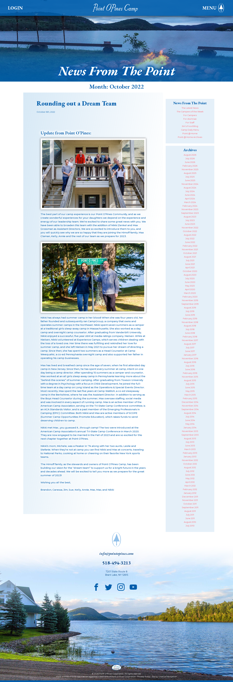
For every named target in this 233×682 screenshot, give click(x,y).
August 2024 (190, 188)
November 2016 (190, 358)
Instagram (121, 586)
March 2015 (190, 395)
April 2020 (190, 289)
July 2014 (190, 416)
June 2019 (190, 315)
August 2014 (190, 413)
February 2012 (190, 489)
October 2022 (190, 231)
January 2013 (190, 456)
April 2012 (190, 482)
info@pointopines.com (116, 553)
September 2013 (190, 435)
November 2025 (190, 169)
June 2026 (190, 162)
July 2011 (190, 515)
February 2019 (190, 318)
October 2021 (190, 253)
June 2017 (190, 351)
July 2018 (190, 329)
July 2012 (190, 471)
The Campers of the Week (190, 111)
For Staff (190, 122)
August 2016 (190, 362)
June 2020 (190, 282)
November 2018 (190, 322)
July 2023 (190, 220)
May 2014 (189, 424)
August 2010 (190, 522)
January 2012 (190, 493)
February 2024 (190, 206)
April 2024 (190, 198)
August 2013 (190, 438)
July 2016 (190, 366)
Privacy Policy (143, 676)
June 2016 (190, 369)
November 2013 (190, 431)
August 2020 (190, 275)
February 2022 (190, 246)
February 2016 (190, 373)
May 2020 (190, 286)
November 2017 (190, 340)
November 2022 (190, 227)
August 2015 (190, 380)
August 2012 (190, 467)
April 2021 (190, 267)
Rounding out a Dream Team (76, 103)
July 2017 (190, 347)
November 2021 (190, 249)
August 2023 (190, 217)
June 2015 (190, 387)
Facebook (96, 586)
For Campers (190, 115)
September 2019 (190, 304)
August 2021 (190, 257)
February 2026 (190, 166)
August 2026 (190, 155)
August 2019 (190, 307)
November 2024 (190, 184)
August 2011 (190, 511)
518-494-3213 (116, 563)
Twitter (108, 586)
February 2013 (190, 453)
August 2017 (190, 344)
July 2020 (190, 278)
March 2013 (190, 449)
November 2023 (190, 209)
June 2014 (190, 420)
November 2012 (190, 460)
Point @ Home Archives (190, 137)
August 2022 (190, 235)
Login (15, 8)
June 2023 (190, 224)
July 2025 (189, 177)
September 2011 (190, 507)
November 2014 (190, 406)
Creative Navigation (168, 676)
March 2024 (190, 202)
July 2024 (190, 191)
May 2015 (190, 391)
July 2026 (190, 158)
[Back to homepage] (116, 8)
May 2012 (190, 478)
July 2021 (190, 260)
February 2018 (190, 336)
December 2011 (190, 496)
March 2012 (190, 486)
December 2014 (190, 402)
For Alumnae (190, 119)
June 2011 (190, 518)
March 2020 (190, 293)
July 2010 (190, 525)
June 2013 (190, 445)
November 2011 (190, 500)
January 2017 (190, 355)
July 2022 (189, 238)
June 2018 (190, 333)
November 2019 (190, 300)
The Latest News (190, 108)
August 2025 (190, 173)
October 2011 (190, 504)
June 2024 (190, 195)
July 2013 (190, 442)
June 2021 (190, 264)
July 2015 (190, 384)
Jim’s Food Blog (190, 126)
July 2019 (190, 311)
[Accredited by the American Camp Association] (116, 668)
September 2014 (190, 409)
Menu (209, 8)
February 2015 (190, 398)
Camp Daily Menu (190, 130)
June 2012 (190, 475)
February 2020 (190, 297)
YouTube (133, 586)
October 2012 (190, 464)
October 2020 (190, 271)
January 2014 (190, 427)
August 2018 (190, 326)
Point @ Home (189, 133)
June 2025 (190, 180)
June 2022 (190, 242)
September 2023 (190, 213)
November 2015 (190, 377)
